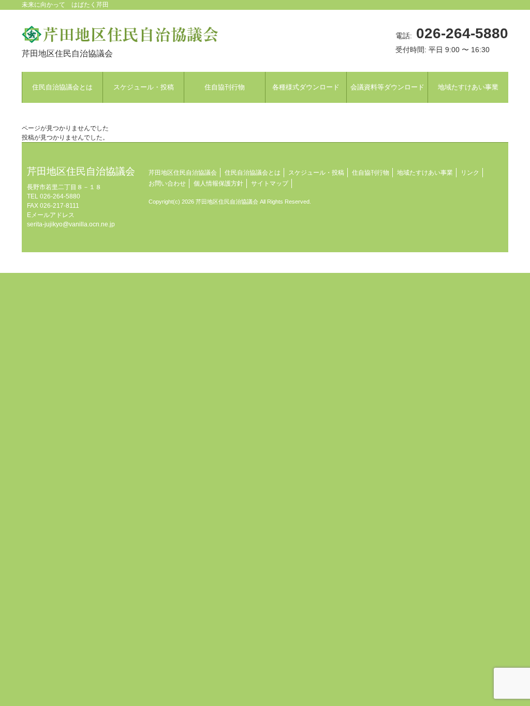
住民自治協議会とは (253, 172)
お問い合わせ (167, 183)
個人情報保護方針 (218, 183)
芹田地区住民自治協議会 (183, 172)
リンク (470, 172)
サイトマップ (269, 183)
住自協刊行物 (370, 172)
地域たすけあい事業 (425, 172)
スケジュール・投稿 (316, 172)
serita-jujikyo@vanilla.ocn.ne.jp (71, 224)
